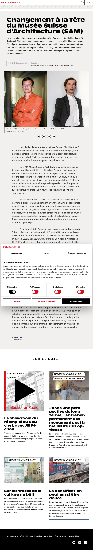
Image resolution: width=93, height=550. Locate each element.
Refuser (17, 301)
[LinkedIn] (44, 136)
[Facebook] (39, 136)
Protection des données (39, 536)
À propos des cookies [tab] (77, 253)
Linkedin (79, 542)
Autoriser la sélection (46, 301)
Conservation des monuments (68, 379)
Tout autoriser (76, 301)
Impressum (12, 536)
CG (22, 536)
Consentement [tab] (16, 253)
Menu (89, 2)
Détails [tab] (47, 253)
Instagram (85, 542)
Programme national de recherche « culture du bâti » (67, 374)
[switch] (35, 292)
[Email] (48, 136)
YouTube (74, 542)
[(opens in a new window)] (53, 136)
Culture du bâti (17, 340)
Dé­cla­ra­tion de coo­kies (67, 536)
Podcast (13, 377)
